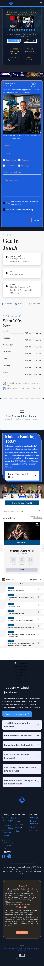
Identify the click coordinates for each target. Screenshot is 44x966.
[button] (22, 724)
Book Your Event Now (18, 475)
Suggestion (11, 160)
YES (8, 203)
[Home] (22, 800)
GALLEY (13, 41)
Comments (10, 165)
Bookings (33, 818)
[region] (22, 23)
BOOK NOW (26, 40)
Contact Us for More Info (15, 714)
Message (25, 165)
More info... (22, 933)
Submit (36, 221)
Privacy (32, 827)
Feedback (26, 160)
